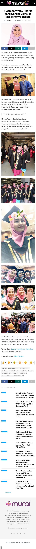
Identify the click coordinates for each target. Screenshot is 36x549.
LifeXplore (4, 401)
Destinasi (4, 450)
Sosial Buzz (4, 431)
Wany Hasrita (18, 356)
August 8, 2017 (17, 20)
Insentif (3, 420)
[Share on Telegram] (25, 48)
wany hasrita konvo (7, 375)
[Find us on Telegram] (14, 534)
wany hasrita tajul (19, 375)
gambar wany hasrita (7, 371)
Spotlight (3, 409)
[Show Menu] (2, 3)
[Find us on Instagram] (21, 534)
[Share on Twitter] (11, 48)
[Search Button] (34, 3)
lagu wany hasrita (19, 371)
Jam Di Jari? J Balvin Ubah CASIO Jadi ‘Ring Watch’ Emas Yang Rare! (25, 404)
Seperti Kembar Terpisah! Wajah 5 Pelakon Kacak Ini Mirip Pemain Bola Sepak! (25, 395)
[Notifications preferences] (1, 547)
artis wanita (11, 368)
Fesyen (3, 392)
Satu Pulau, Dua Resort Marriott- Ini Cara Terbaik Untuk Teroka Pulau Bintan (25, 454)
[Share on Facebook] (4, 48)
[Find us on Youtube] (24, 534)
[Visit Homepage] (18, 2)
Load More (8, 492)
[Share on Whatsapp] (18, 48)
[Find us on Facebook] (11, 534)
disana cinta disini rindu (22, 368)
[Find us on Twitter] (18, 534)
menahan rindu (29, 371)
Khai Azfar (8, 20)
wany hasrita (23, 373)
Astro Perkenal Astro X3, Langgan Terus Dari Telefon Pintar (24, 445)
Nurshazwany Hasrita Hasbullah (22, 349)
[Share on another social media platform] (31, 48)
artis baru (4, 368)
